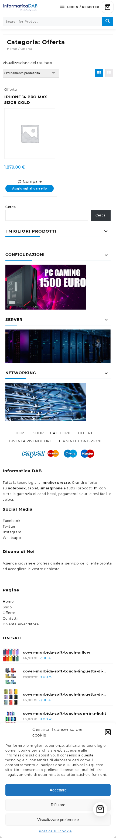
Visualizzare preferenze (58, 819)
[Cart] (107, 7)
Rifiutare (58, 804)
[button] (108, 732)
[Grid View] (99, 73)
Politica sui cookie (55, 831)
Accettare (58, 790)
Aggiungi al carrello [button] (29, 188)
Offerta (10, 89)
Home (12, 49)
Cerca (10, 207)
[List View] (109, 73)
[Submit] (107, 21)
